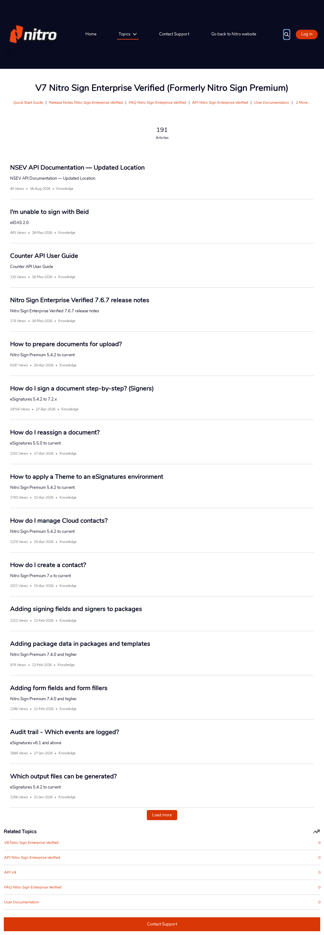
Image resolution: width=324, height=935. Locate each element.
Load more (162, 815)
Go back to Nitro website (233, 34)
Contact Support (174, 34)
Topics (124, 34)
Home (91, 34)
